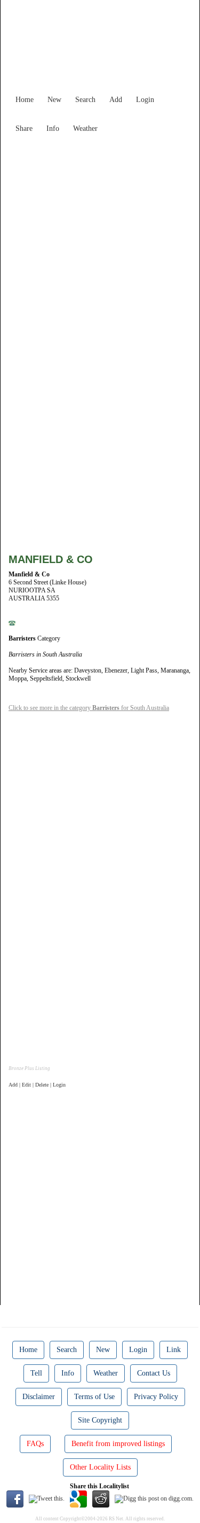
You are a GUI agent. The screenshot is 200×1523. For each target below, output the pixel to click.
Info (52, 128)
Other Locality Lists (100, 1467)
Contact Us (153, 1373)
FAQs (35, 1444)
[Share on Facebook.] (15, 1498)
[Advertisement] (100, 238)
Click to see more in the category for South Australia (89, 708)
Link (173, 1350)
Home (24, 100)
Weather (85, 128)
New (54, 100)
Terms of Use (94, 1397)
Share (24, 128)
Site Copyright (100, 1420)
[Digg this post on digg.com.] (154, 1498)
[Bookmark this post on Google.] (78, 1498)
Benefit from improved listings (118, 1444)
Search (85, 100)
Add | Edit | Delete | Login (37, 1085)
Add (115, 100)
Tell (36, 1373)
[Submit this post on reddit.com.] (101, 1498)
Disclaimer (38, 1397)
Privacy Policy (156, 1397)
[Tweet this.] (46, 1498)
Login (145, 100)
